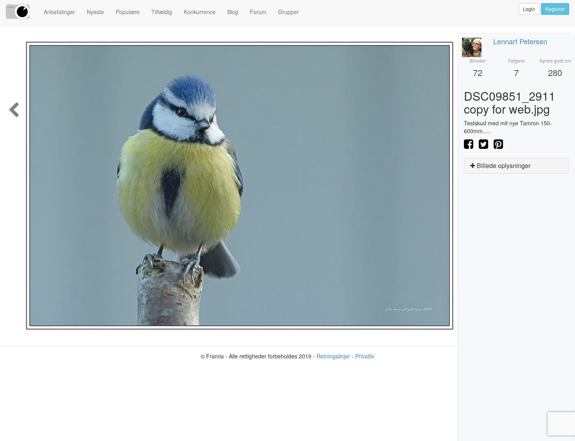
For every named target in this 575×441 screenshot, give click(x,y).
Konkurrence (200, 12)
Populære (128, 12)
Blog (232, 12)
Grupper (288, 12)
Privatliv (364, 356)
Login (529, 8)
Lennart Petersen (520, 41)
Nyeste (95, 12)
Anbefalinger (59, 12)
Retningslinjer (333, 356)
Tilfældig (161, 12)
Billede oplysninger (502, 165)
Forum (258, 12)
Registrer (555, 8)
